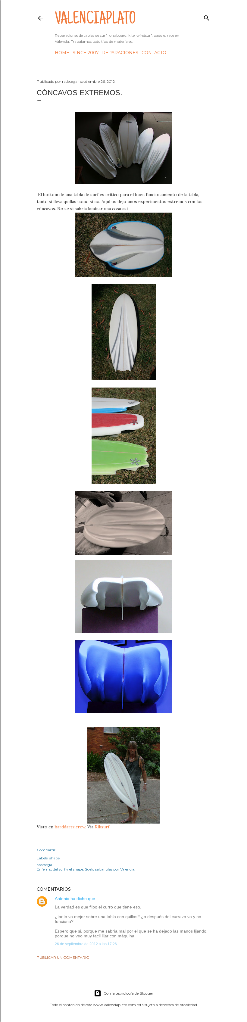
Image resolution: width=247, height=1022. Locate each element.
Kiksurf (102, 827)
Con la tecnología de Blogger (128, 993)
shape (54, 858)
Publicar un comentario (63, 957)
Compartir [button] (46, 850)
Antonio (62, 898)
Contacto (154, 52)
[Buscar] (206, 17)
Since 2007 (86, 52)
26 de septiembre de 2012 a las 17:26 (86, 944)
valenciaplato (95, 20)
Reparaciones (120, 52)
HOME (62, 52)
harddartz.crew (70, 827)
